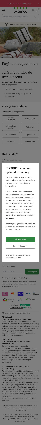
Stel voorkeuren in (20, 246)
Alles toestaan (20, 239)
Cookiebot (17, 257)
